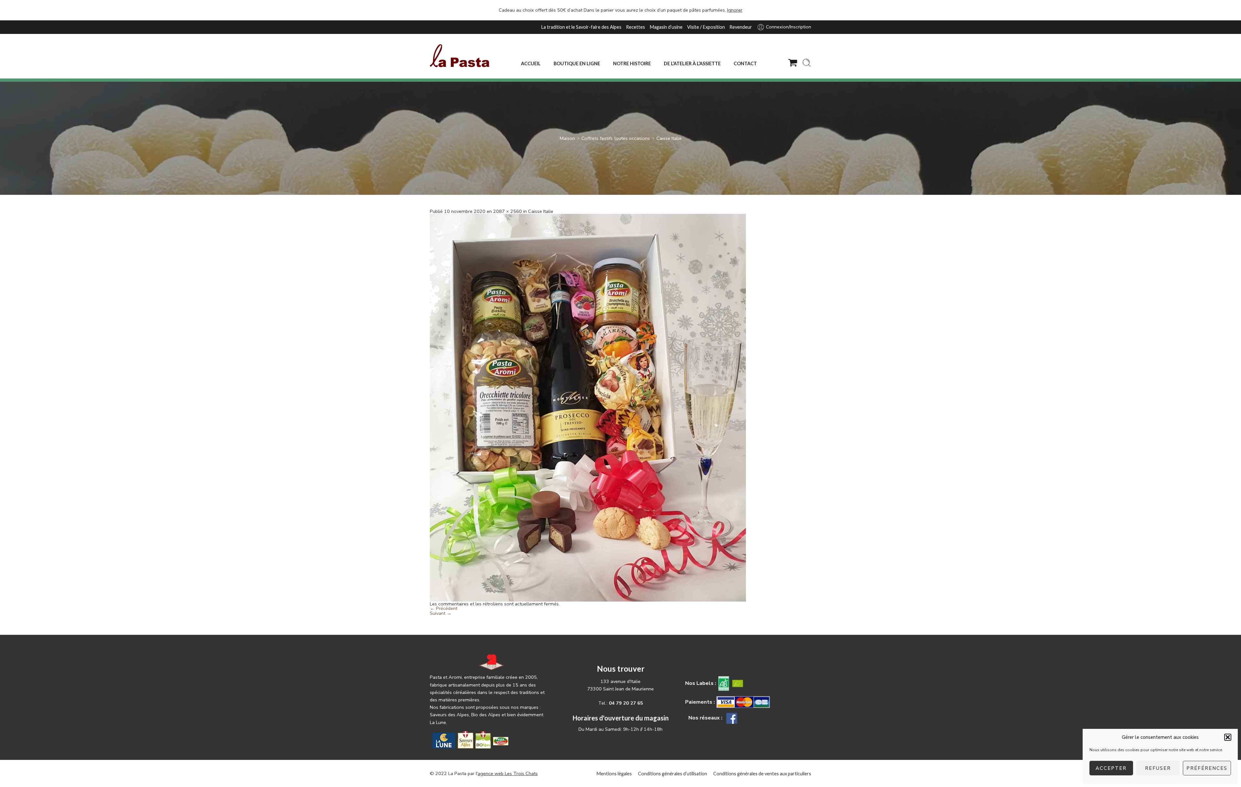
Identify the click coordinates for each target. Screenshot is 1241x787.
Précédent (443, 608)
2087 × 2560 (507, 211)
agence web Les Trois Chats (508, 773)
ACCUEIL (531, 63)
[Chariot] (792, 62)
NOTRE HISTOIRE (632, 63)
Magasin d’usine (666, 27)
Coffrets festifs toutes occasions (615, 138)
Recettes (635, 27)
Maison (567, 138)
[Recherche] (806, 62)
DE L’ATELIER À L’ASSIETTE (692, 63)
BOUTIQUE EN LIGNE (577, 63)
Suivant (440, 613)
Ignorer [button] (734, 10)
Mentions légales (614, 773)
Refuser (1158, 768)
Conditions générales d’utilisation (672, 773)
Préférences (1206, 768)
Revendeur (740, 27)
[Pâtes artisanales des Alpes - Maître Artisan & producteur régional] (459, 55)
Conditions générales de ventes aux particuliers (762, 773)
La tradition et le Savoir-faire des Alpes (581, 27)
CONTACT (745, 63)
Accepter (1111, 768)
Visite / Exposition (706, 27)
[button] (1228, 737)
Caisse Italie (669, 138)
